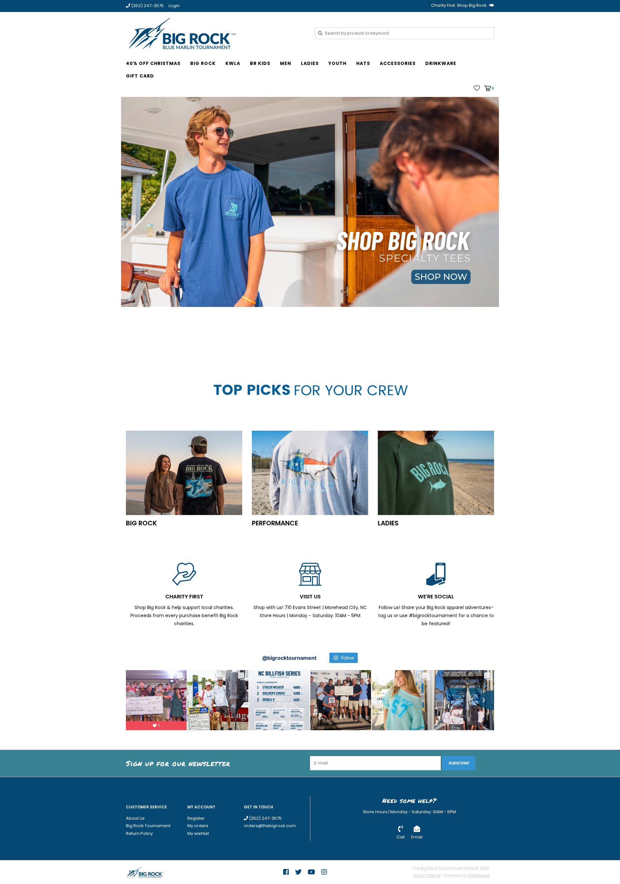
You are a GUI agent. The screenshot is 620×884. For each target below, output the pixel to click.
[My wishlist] (476, 88)
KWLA (232, 63)
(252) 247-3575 (265, 818)
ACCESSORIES (398, 63)
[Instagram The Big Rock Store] (324, 872)
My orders (197, 826)
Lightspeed (478, 875)
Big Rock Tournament (148, 826)
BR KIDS (260, 63)
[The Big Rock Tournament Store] (215, 33)
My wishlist (198, 833)
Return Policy (139, 833)
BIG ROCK (203, 63)
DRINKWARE (440, 63)
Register (196, 818)
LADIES (310, 63)
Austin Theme (426, 875)
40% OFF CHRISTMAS (153, 63)
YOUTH (337, 63)
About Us (135, 818)
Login (174, 6)
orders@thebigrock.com (270, 826)
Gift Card (140, 76)
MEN (285, 63)
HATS (363, 63)
